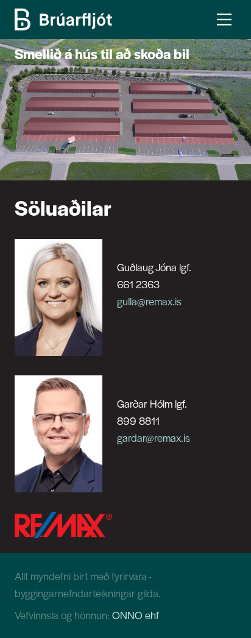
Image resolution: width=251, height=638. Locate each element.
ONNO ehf (135, 615)
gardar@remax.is (153, 437)
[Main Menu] (224, 19)
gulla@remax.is (149, 301)
